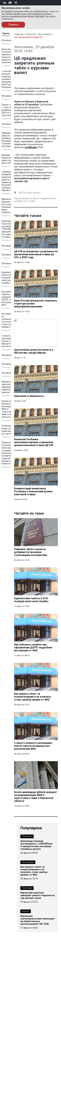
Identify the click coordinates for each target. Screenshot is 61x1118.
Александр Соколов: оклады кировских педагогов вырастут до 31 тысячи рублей (11, 56)
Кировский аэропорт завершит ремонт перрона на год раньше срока (11, 387)
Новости (31, 34)
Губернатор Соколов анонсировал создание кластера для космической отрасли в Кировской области (9, 453)
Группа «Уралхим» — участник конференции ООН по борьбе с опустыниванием (11, 110)
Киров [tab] (6, 33)
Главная (18, 34)
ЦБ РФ (22, 192)
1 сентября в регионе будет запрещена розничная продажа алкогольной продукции (9, 79)
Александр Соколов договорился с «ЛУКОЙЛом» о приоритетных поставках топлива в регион (11, 229)
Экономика (44, 34)
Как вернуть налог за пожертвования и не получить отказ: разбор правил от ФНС (34, 871)
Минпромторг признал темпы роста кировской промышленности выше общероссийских (11, 206)
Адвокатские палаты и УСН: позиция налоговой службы (9, 277)
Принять (13, 24)
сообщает (31, 147)
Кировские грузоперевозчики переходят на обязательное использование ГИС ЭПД (37, 920)
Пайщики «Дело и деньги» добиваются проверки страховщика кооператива (11, 140)
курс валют (34, 192)
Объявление (8, 40)
